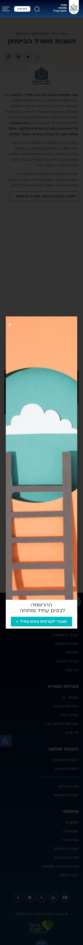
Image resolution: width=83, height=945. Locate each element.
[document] (41, 472)
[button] (10, 324)
